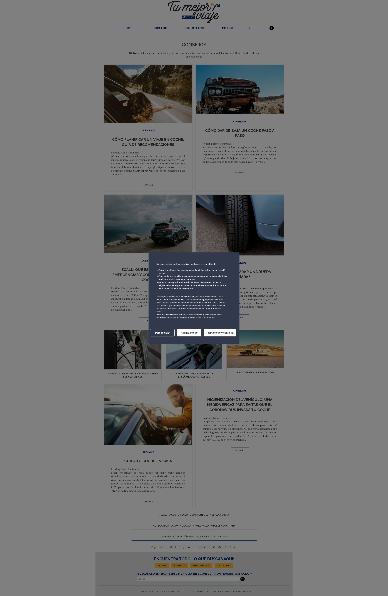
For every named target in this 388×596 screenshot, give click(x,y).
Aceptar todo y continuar (220, 332)
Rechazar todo (189, 332)
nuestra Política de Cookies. (202, 317)
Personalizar (162, 332)
